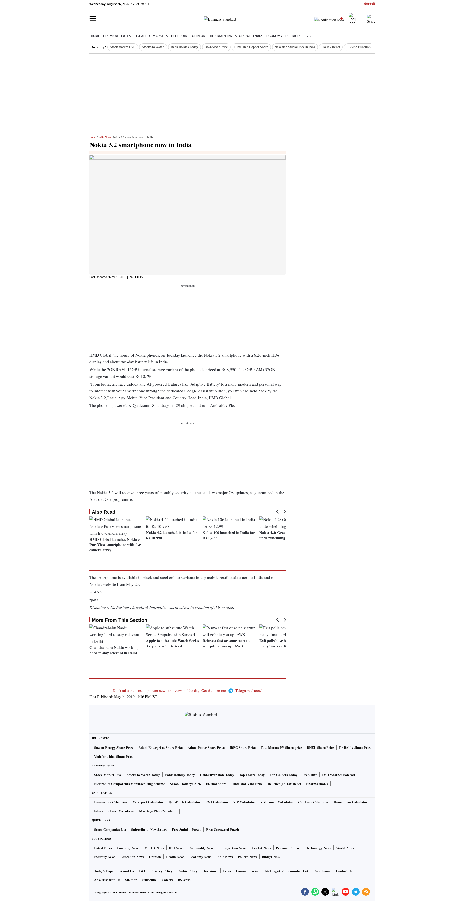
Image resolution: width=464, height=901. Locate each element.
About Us (127, 870)
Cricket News (261, 847)
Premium (110, 36)
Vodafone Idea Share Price (113, 756)
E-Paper (143, 36)
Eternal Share (216, 783)
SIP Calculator (244, 802)
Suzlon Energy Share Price (113, 747)
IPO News (176, 847)
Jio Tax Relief (331, 47)
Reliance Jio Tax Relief (284, 783)
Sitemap (131, 879)
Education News (132, 856)
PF (287, 36)
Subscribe (149, 879)
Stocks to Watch (153, 47)
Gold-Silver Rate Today (217, 774)
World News (345, 847)
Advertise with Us (107, 879)
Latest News (103, 847)
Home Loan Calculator (350, 802)
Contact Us (344, 870)
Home (95, 36)
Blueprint (180, 36)
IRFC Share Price (243, 747)
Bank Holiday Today (184, 47)
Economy (274, 36)
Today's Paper (104, 870)
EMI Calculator (216, 802)
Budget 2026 (271, 856)
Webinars (254, 36)
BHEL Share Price (320, 747)
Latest (127, 36)
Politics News (247, 856)
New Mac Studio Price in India (295, 47)
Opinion (198, 36)
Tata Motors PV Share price (281, 747)
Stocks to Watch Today (143, 774)
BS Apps (184, 879)
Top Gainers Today (283, 774)
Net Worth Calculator (184, 802)
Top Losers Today (252, 774)
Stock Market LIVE (122, 47)
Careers (167, 879)
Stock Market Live (108, 774)
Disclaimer (210, 870)
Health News (175, 856)
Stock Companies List (110, 829)
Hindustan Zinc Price (247, 783)
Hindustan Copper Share (251, 47)
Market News (154, 847)
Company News (128, 847)
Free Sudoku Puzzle (186, 829)
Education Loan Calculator (114, 811)
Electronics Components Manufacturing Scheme (129, 783)
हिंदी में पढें (369, 4)
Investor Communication (241, 870)
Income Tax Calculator (111, 802)
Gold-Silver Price (216, 47)
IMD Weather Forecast (338, 774)
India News (104, 137)
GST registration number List (286, 870)
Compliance (322, 870)
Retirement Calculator (276, 802)
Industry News (104, 856)
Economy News (200, 856)
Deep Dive (309, 774)
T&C (142, 870)
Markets (160, 36)
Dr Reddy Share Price (355, 747)
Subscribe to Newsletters (149, 829)
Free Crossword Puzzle (222, 829)
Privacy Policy (161, 870)
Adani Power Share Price (206, 747)
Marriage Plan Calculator (158, 811)
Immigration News (232, 847)
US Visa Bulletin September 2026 (369, 47)
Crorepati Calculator (148, 802)
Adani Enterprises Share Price (160, 747)
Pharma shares (317, 783)
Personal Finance (288, 847)
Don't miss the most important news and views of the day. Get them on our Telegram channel (187, 690)
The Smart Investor (226, 36)
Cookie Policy (187, 870)
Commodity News (201, 847)
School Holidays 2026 (185, 783)
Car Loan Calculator (313, 802)
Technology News (318, 847)
